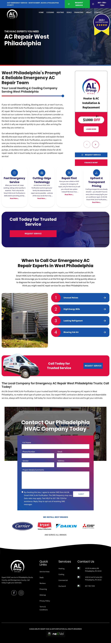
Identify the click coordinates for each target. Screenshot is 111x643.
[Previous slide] (86, 144)
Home (41, 12)
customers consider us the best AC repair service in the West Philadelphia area (32, 116)
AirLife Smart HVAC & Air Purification (23, 140)
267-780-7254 (58, 498)
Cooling (61, 574)
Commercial (63, 580)
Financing (78, 12)
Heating (61, 568)
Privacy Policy (45, 601)
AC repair (46, 285)
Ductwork (62, 586)
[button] (101, 25)
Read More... (14, 198)
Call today (38, 398)
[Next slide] (95, 144)
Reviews (43, 583)
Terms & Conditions (44, 608)
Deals (69, 12)
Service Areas (45, 571)
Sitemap (43, 595)
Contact (98, 12)
